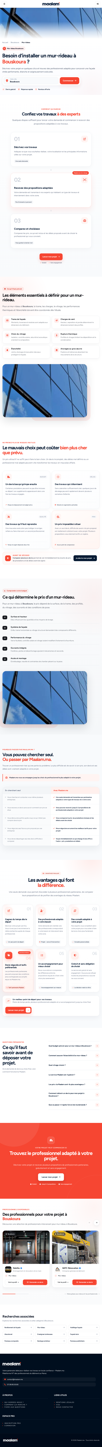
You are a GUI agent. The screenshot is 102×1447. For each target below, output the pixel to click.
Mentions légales (65, 1402)
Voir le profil (12, 1282)
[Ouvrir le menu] (4, 4)
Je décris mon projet (84, 558)
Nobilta (16, 1268)
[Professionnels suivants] (97, 1223)
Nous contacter (64, 1407)
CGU (58, 1405)
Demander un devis (36, 1282)
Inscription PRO (12, 1423)
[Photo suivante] (46, 1247)
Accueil (5, 43)
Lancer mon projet (49, 257)
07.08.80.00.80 (12, 1384)
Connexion (10, 1425)
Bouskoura (15, 43)
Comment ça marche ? (15, 1405)
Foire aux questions (14, 1407)
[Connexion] (97, 4)
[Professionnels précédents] (89, 1223)
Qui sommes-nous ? (14, 1402)
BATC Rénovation (70, 1268)
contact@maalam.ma (15, 1379)
